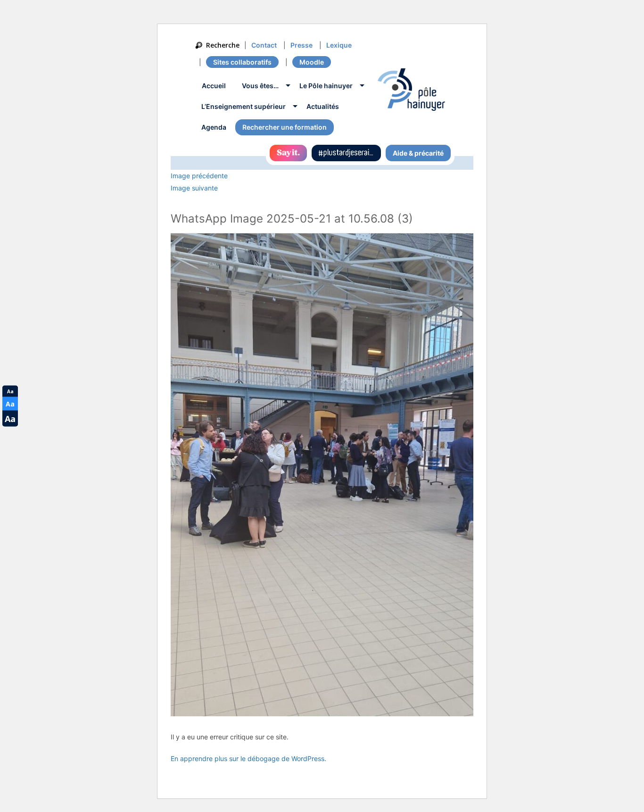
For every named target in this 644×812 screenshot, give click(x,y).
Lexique (339, 45)
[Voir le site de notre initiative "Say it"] (288, 153)
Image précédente (199, 176)
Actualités (322, 106)
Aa (10, 391)
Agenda (213, 127)
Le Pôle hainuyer (326, 86)
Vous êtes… (260, 86)
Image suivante (194, 188)
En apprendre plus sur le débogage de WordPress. (248, 758)
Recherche (222, 45)
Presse (301, 45)
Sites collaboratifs (242, 62)
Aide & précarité (418, 153)
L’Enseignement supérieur (243, 106)
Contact (264, 45)
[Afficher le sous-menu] (288, 86)
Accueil (214, 86)
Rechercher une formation (284, 127)
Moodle (311, 62)
